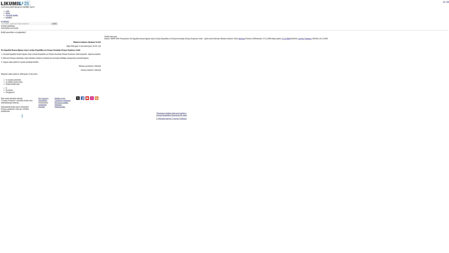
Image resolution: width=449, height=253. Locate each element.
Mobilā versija (60, 98)
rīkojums (242, 39)
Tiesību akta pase (110, 36)
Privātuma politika (61, 103)
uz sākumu (5, 21)
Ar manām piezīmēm (13, 80)
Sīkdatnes (58, 105)
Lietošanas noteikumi (62, 101)
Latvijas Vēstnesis (304, 39)
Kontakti (41, 107)
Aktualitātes (42, 101)
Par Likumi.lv (43, 98)
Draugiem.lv (10, 92)
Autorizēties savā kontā (9, 28)
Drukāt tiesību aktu (13, 84)
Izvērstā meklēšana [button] (8, 26)
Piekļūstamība (60, 107)
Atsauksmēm (43, 103)
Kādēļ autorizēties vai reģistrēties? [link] (13, 32)
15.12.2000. (286, 39)
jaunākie (9, 17)
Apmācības (42, 105)
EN (447, 2)
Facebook (9, 90)
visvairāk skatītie (12, 15)
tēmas (8, 13)
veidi (7, 11)
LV (444, 2)
